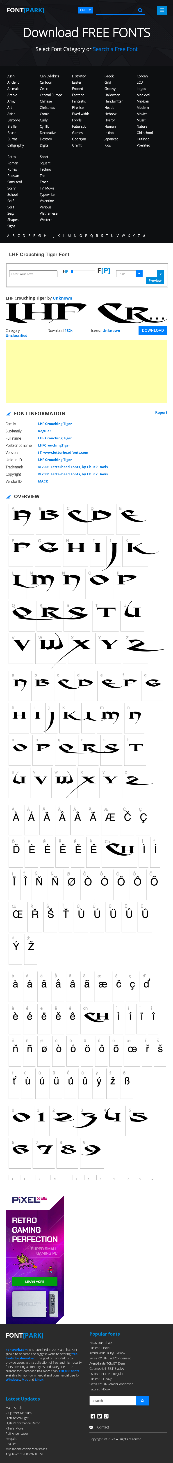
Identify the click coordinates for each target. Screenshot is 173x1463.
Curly (44, 120)
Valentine (47, 200)
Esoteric (78, 95)
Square (45, 163)
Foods (77, 120)
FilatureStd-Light (17, 1418)
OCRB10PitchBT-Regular (106, 1374)
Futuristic (79, 126)
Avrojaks (11, 1438)
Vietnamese (48, 213)
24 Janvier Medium (19, 1413)
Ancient (13, 82)
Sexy (10, 213)
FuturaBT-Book (99, 1389)
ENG (83, 10)
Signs (11, 226)
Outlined (143, 139)
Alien (11, 76)
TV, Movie (47, 188)
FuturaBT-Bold (99, 1348)
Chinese (46, 101)
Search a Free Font (114, 49)
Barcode (13, 120)
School (12, 194)
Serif (10, 207)
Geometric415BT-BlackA (106, 1368)
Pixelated (143, 145)
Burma (12, 139)
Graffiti (77, 145)
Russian (13, 175)
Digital (44, 145)
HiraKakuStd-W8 (100, 1343)
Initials (109, 132)
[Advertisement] (86, 371)
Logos (141, 88)
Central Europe (51, 95)
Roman (12, 163)
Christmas (47, 107)
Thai (43, 175)
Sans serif (14, 182)
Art (9, 107)
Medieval (143, 95)
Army (11, 101)
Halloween (112, 95)
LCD (140, 82)
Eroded (77, 88)
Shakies (11, 1444)
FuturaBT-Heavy (100, 1379)
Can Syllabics (49, 76)
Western (46, 219)
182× (69, 330)
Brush (11, 132)
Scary (11, 188)
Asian (11, 113)
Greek (109, 76)
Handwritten (114, 101)
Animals (13, 88)
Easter (77, 82)
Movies (142, 113)
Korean (142, 76)
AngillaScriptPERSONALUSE (25, 1454)
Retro (11, 156)
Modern (143, 107)
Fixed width (80, 113)
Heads (109, 107)
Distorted (79, 76)
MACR (43, 481)
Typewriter (48, 194)
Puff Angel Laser (17, 1433)
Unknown (62, 298)
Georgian (79, 139)
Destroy (46, 139)
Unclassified (16, 335)
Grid (108, 82)
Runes (12, 169)
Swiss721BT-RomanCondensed (111, 1384)
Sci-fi (10, 200)
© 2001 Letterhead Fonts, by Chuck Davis (73, 467)
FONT (25, 10)
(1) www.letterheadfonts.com (63, 452)
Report (161, 412)
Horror (110, 120)
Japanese (111, 139)
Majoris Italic (14, 1407)
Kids (108, 145)
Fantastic (79, 101)
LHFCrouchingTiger (54, 445)
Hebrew (110, 113)
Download (153, 330)
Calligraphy (15, 145)
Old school (145, 132)
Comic (44, 113)
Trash (44, 182)
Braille (11, 126)
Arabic (12, 95)
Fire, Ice (78, 107)
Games (77, 132)
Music (141, 120)
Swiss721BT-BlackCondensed (110, 1358)
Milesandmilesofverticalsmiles (26, 1449)
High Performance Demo (23, 1423)
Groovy (110, 88)
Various (45, 207)
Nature (142, 126)
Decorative (48, 132)
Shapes (12, 219)
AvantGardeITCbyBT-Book (107, 1353)
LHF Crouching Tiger (55, 423)
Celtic (44, 88)
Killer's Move (14, 1428)
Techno (45, 169)
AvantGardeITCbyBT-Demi (107, 1363)
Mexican (143, 101)
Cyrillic (44, 126)
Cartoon (46, 82)
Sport (44, 156)
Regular (44, 431)
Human (110, 126)
